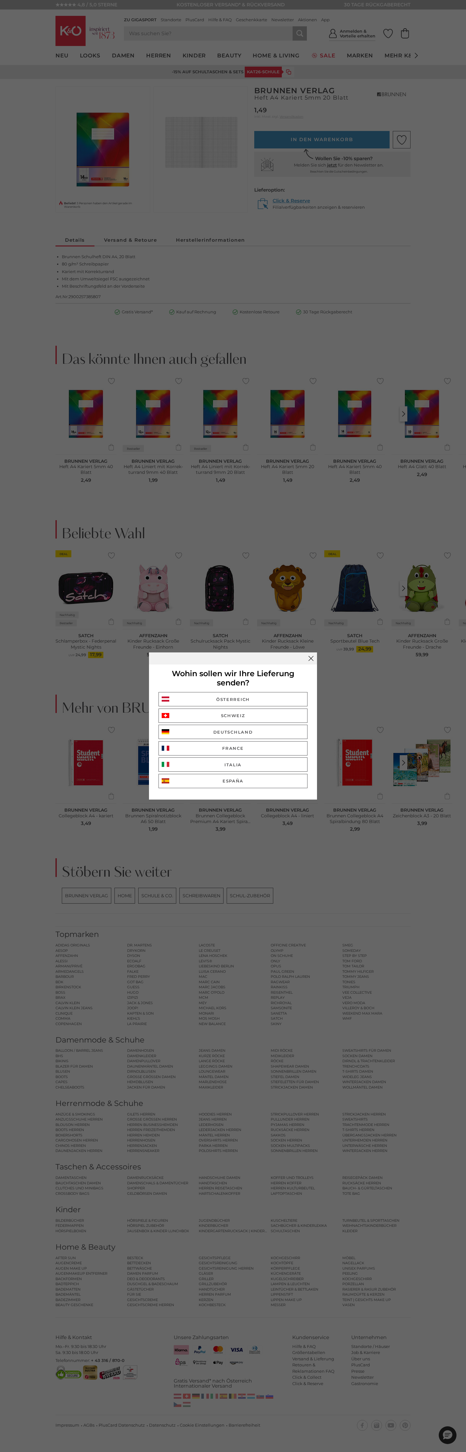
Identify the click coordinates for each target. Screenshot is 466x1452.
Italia (233, 764)
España (233, 780)
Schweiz (233, 715)
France (232, 748)
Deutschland (233, 732)
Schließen (311, 658)
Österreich (233, 699)
